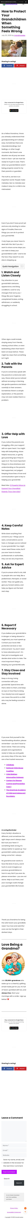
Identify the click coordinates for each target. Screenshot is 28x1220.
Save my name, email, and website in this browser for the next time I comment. (13, 1163)
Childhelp (10, 765)
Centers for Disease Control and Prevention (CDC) (15, 783)
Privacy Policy (14, 1208)
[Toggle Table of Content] (21, 266)
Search (6, 1179)
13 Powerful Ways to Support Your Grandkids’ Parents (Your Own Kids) (13, 488)
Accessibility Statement (14, 1212)
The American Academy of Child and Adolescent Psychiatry (16, 793)
